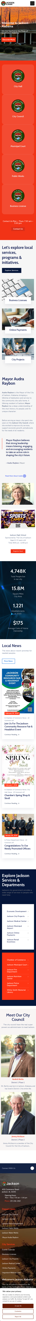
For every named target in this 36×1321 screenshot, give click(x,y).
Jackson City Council (10, 1214)
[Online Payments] (18, 319)
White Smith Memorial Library (16, 991)
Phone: (13, 1201)
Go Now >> (17, 303)
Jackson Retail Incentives (13, 940)
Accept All (18, 1306)
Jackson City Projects (16, 916)
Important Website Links (11, 1273)
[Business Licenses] (18, 290)
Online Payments (18, 329)
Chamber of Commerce (16, 960)
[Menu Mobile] (32, 3)
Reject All (18, 1317)
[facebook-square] (32, 1168)
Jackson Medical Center (17, 921)
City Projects (18, 359)
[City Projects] (18, 349)
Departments (8, 1209)
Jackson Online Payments (13, 934)
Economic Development (16, 911)
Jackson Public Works (10, 1228)
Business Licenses (18, 300)
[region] (18, 1304)
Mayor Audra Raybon (10, 1237)
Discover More (9, 39)
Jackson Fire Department (12, 970)
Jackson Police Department (13, 984)
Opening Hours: (10, 1195)
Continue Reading (10, 735)
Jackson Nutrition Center (14, 977)
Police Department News (15, 840)
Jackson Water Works (10, 1233)
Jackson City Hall (8, 1219)
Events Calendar (8, 1250)
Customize (18, 1311)
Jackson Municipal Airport (14, 927)
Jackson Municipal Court (17, 965)
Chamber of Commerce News (16, 718)
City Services (8, 1244)
